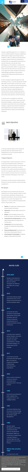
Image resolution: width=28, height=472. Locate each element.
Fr (22, 1)
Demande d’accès (26, 10)
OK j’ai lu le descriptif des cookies (11, 469)
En (26, 1)
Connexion (26, 6)
